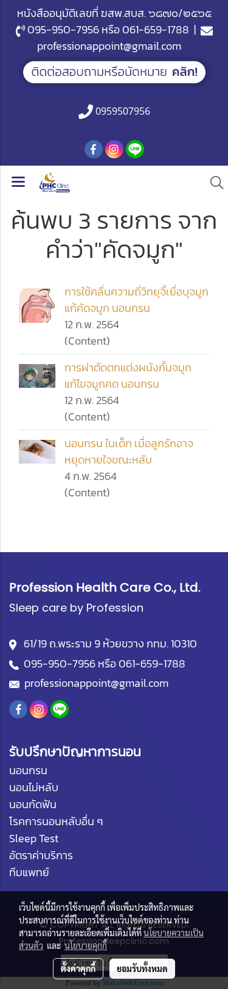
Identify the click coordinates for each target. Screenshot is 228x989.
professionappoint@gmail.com (109, 46)
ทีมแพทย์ (29, 872)
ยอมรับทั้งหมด (142, 968)
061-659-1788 (155, 29)
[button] (213, 182)
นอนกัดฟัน (33, 804)
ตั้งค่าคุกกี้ (78, 968)
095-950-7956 (63, 29)
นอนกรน (28, 770)
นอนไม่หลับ (33, 787)
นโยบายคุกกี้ (85, 945)
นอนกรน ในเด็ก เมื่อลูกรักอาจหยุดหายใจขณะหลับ (128, 451)
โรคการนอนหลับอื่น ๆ (56, 821)
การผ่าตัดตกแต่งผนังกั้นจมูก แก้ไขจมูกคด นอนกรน (128, 375)
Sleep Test (33, 838)
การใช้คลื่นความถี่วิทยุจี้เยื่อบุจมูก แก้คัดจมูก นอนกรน (136, 299)
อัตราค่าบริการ (41, 855)
